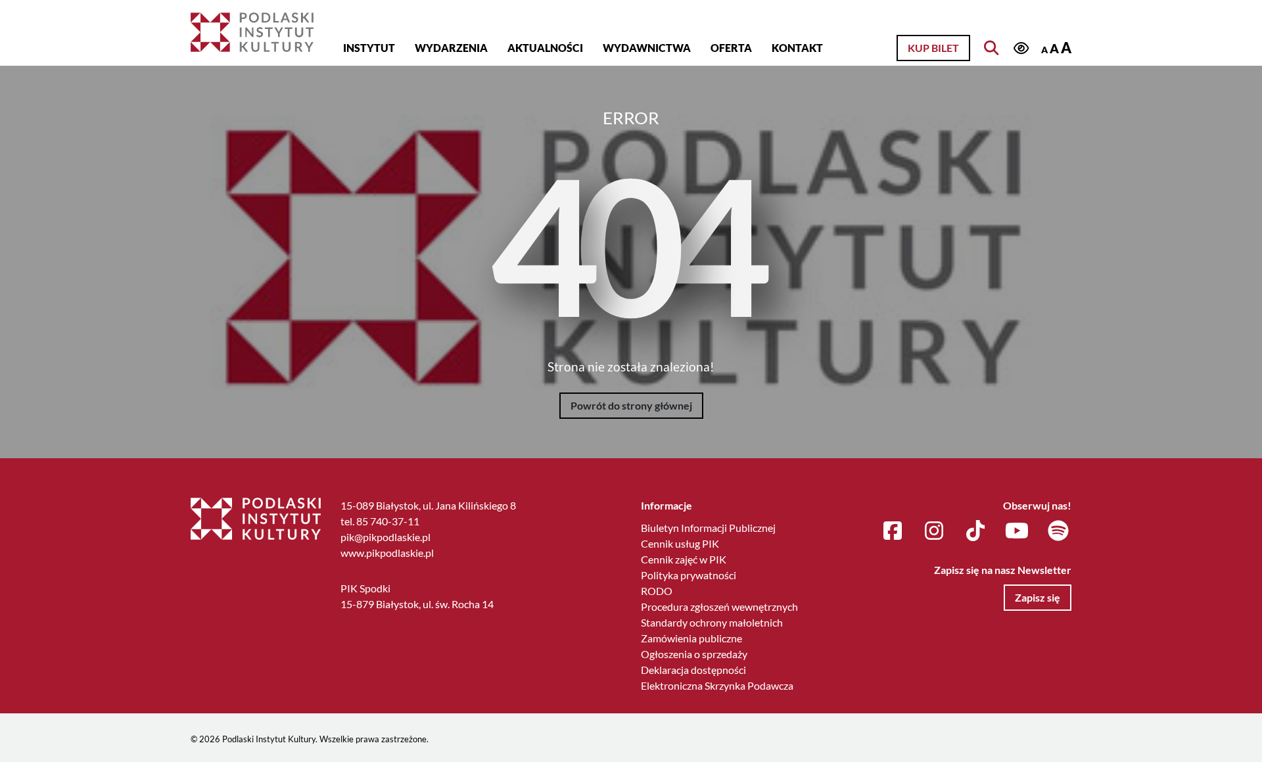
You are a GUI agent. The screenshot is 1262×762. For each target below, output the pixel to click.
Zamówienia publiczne (691, 638)
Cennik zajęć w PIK (683, 559)
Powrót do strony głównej (631, 405)
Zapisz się (1037, 597)
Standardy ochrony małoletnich (712, 622)
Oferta (731, 47)
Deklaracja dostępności (693, 669)
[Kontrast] (1020, 49)
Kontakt (797, 47)
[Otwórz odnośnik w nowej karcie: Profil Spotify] (1058, 531)
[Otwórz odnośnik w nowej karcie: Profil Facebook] (892, 531)
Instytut (369, 47)
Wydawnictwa (647, 47)
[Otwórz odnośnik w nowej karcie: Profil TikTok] (975, 531)
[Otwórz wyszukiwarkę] (991, 48)
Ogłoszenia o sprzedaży (694, 654)
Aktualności (545, 47)
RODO (656, 590)
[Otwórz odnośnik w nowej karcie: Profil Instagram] (934, 531)
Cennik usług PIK (680, 543)
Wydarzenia (451, 47)
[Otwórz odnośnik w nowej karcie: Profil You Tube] (1017, 531)
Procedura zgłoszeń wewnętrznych (719, 606)
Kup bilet (933, 47)
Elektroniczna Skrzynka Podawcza (717, 685)
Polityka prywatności (688, 575)
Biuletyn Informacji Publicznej (708, 527)
